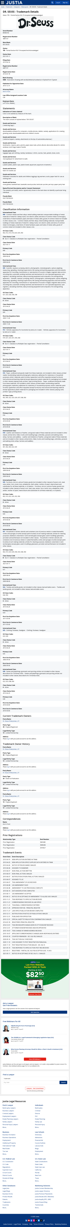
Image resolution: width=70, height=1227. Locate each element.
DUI (36, 1116)
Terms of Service (39, 1224)
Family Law (38, 1122)
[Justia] (14, 2)
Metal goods (24, 7)
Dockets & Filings (8, 1178)
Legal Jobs (6, 1188)
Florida (37, 1173)
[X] (41, 1220)
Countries (6, 1205)
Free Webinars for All (11, 1021)
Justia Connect (7, 1224)
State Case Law (40, 1167)
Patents (5, 1199)
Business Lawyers (8, 1111)
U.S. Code (5, 1164)
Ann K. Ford (6, 91)
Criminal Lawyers (8, 1113)
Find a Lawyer (8, 1074)
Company (25, 1224)
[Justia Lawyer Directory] (44, 1220)
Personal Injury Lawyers (10, 1124)
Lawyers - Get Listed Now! (35, 1088)
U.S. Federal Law (9, 1159)
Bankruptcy (38, 1108)
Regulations (6, 1167)
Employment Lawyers (9, 1116)
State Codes (39, 1164)
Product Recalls (7, 1197)
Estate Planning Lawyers (10, 1119)
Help (30, 1224)
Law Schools (39, 1132)
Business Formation (9, 1135)
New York (38, 1175)
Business (6, 1132)
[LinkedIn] (26, 1220)
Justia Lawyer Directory (42, 1191)
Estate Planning (40, 1119)
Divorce (37, 1113)
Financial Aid (39, 1140)
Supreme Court (7, 1170)
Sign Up (65, 2)
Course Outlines (40, 1143)
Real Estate (6, 1148)
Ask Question (35, 1012)
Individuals (39, 1105)
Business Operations (9, 1137)
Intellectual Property (9, 1143)
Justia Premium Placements (43, 1194)
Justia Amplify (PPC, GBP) (43, 1199)
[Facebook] (31, 1220)
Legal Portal (17, 1224)
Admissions (38, 1137)
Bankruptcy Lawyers (9, 1108)
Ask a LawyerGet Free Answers (10, 1004)
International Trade (9, 1146)
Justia (2, 7)
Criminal (37, 1111)
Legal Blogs (6, 1191)
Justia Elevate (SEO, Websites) (44, 1197)
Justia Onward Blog (41, 1202)
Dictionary (38, 1135)
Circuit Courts (7, 1173)
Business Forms (8, 1194)
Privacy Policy (49, 1224)
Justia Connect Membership (44, 1188)
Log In (58, 2)
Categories (17, 7)
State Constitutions (41, 1162)
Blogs (37, 1148)
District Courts (7, 1175)
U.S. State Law (40, 1159)
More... (5, 1127)
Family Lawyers (7, 1122)
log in (8, 739)
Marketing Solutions (42, 1186)
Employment (7, 1140)
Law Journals (39, 1146)
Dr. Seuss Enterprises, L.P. (11, 721)
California (38, 1170)
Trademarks (9, 7)
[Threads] (36, 1220)
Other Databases (9, 1186)
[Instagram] (34, 1220)
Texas (37, 1178)
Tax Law (5, 1151)
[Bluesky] (39, 1220)
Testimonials (39, 1205)
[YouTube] (29, 1220)
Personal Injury (40, 1124)
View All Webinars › (35, 1059)
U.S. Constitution (8, 1162)
